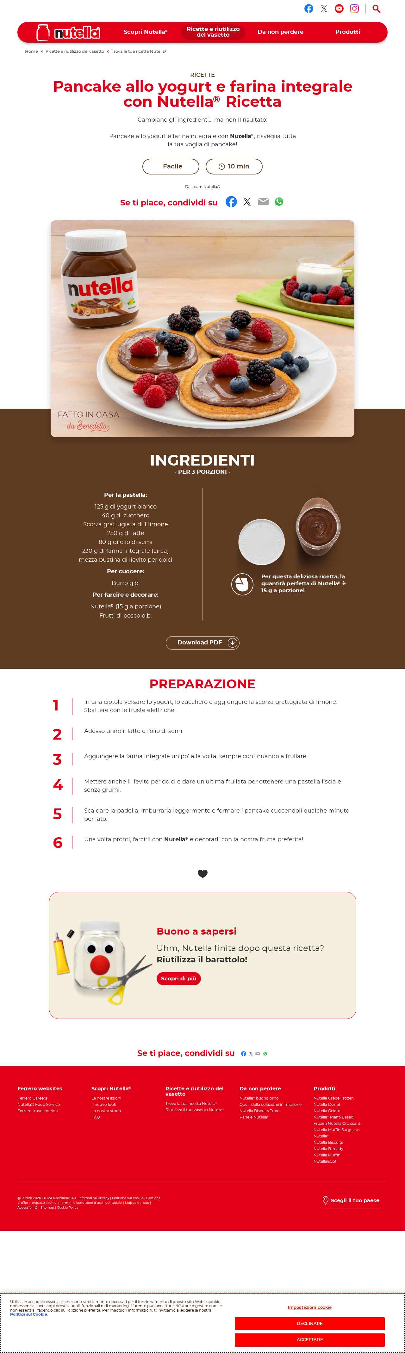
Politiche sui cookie (127, 1198)
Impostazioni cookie (310, 1308)
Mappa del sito (137, 1202)
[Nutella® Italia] (68, 32)
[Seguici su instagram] (354, 8)
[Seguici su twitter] (324, 8)
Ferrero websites (39, 1088)
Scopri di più (178, 978)
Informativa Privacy (93, 1198)
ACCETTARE (310, 1340)
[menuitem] (146, 32)
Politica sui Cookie (28, 1314)
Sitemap (47, 1207)
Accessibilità (27, 1207)
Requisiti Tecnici (44, 1202)
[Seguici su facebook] (308, 8)
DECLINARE (310, 1324)
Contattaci (113, 1202)
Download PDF (200, 643)
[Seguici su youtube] (339, 8)
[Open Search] (376, 9)
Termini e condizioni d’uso (81, 1202)
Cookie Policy (67, 1207)
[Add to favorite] (202, 874)
